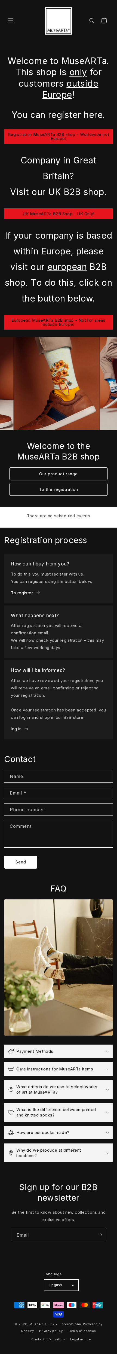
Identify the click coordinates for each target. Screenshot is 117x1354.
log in (16, 728)
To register (22, 592)
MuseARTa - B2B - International (55, 1324)
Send (21, 862)
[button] (11, 21)
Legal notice (80, 1339)
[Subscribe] (100, 1235)
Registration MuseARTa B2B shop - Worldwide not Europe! (58, 136)
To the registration (58, 489)
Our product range (58, 473)
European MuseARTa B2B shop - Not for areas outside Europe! (58, 322)
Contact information (48, 1339)
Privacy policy (51, 1331)
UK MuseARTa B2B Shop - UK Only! (58, 213)
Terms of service (82, 1331)
